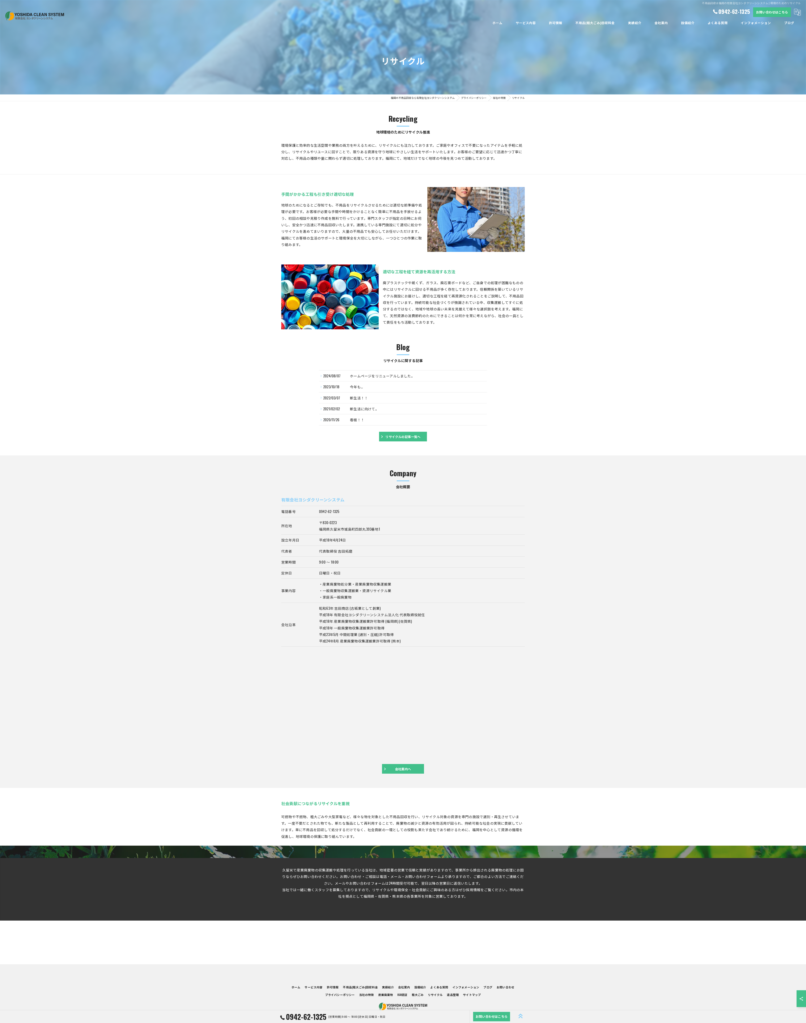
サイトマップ (472, 995)
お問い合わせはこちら (772, 12)
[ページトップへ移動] (521, 1016)
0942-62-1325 (329, 511)
